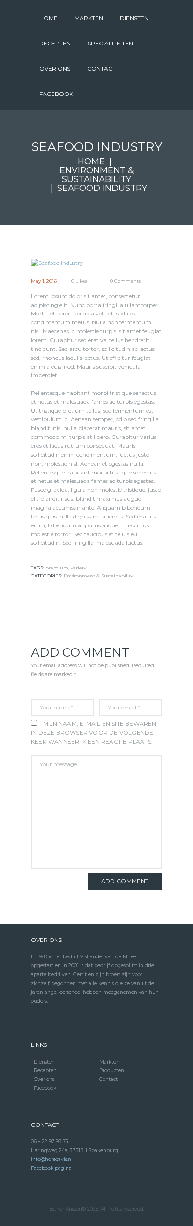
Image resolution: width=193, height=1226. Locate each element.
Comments (125, 281)
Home (91, 161)
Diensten (44, 1062)
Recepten (45, 1070)
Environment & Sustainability (96, 175)
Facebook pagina (51, 1168)
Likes (79, 281)
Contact (108, 1079)
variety (78, 568)
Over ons (44, 1079)
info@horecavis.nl (52, 1159)
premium (56, 568)
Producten (111, 1070)
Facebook (45, 1088)
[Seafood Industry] (96, 263)
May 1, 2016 (44, 281)
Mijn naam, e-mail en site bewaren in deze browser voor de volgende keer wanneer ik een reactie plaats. (93, 732)
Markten (109, 1062)
